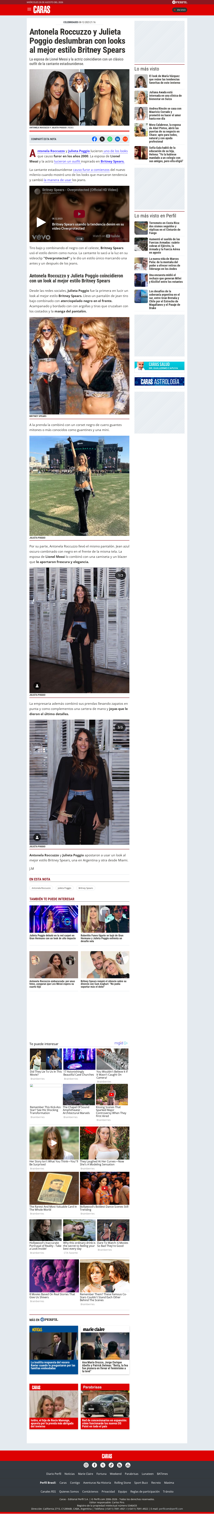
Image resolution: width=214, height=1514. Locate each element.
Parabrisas (131, 1474)
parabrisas (105, 1387)
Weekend (116, 1474)
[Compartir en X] (102, 139)
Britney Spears (86, 888)
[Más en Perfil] (49, 1320)
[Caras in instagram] (86, 1465)
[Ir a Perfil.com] (179, 3)
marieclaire (105, 1329)
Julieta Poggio (64, 888)
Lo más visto (146, 69)
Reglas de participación (145, 1491)
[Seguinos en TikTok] (111, 1465)
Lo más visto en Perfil (155, 216)
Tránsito (168, 1491)
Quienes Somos (69, 1491)
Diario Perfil (53, 1474)
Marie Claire (85, 1474)
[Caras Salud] (159, 369)
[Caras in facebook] (94, 1465)
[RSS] (119, 1465)
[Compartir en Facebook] (94, 139)
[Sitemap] (127, 1465)
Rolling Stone (122, 1483)
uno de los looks (115, 151)
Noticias (70, 1474)
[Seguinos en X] (102, 1465)
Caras (63, 1483)
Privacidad (108, 1491)
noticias (53, 1329)
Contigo (75, 1483)
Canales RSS (48, 1491)
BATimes (162, 1474)
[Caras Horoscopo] (159, 384)
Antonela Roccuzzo (41, 888)
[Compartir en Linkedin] (117, 139)
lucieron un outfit (67, 161)
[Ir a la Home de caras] (41, 12)
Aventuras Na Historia (97, 1483)
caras (53, 1387)
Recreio (156, 1483)
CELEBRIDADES (70, 22)
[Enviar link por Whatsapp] (109, 139)
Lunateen (148, 1474)
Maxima (169, 1483)
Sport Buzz (141, 1483)
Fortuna (101, 1474)
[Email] (125, 139)
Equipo (122, 1491)
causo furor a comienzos (91, 169)
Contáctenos (90, 1491)
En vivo (181, 9)
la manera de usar (58, 180)
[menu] (29, 10)
